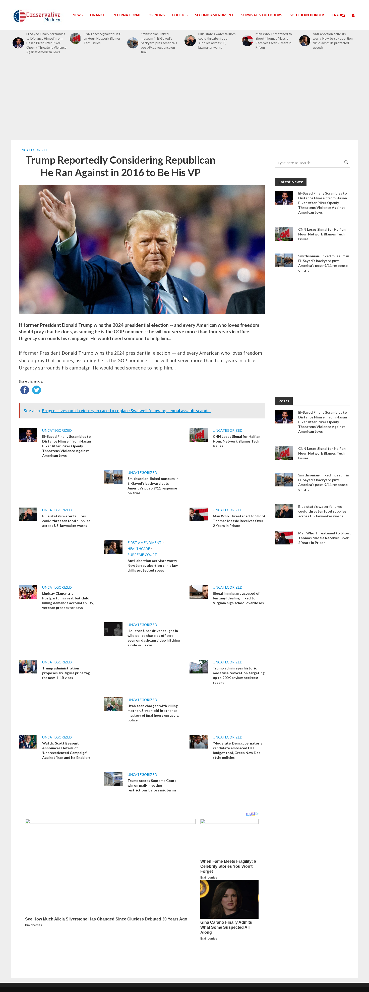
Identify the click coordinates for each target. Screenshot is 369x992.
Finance (97, 15)
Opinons (157, 15)
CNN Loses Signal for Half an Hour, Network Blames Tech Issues (102, 38)
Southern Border (307, 15)
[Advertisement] (184, 100)
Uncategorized (33, 150)
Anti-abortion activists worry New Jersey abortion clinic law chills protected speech (333, 40)
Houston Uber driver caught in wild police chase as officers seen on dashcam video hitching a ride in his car (154, 638)
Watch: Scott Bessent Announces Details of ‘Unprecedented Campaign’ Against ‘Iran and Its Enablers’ (66, 750)
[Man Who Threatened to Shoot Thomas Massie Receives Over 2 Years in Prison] (247, 40)
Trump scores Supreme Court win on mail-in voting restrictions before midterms (152, 785)
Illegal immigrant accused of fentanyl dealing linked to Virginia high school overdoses (238, 598)
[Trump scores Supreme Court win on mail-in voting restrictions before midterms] (113, 778)
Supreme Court (142, 554)
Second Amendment (214, 15)
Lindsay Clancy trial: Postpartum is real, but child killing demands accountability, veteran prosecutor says (68, 600)
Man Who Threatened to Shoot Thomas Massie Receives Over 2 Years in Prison (274, 40)
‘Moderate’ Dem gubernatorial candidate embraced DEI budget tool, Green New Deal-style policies (238, 750)
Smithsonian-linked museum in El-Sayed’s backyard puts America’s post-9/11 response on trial (159, 43)
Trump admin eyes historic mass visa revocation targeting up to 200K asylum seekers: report (239, 675)
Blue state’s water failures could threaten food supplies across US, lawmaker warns (216, 40)
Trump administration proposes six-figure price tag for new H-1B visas (66, 673)
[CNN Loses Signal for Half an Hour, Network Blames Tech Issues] (75, 38)
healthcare (139, 548)
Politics (180, 15)
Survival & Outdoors (261, 15)
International (126, 15)
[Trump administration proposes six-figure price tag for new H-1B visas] (28, 666)
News (78, 15)
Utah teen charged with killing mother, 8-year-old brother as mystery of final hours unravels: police (153, 713)
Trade (337, 15)
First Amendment (144, 542)
